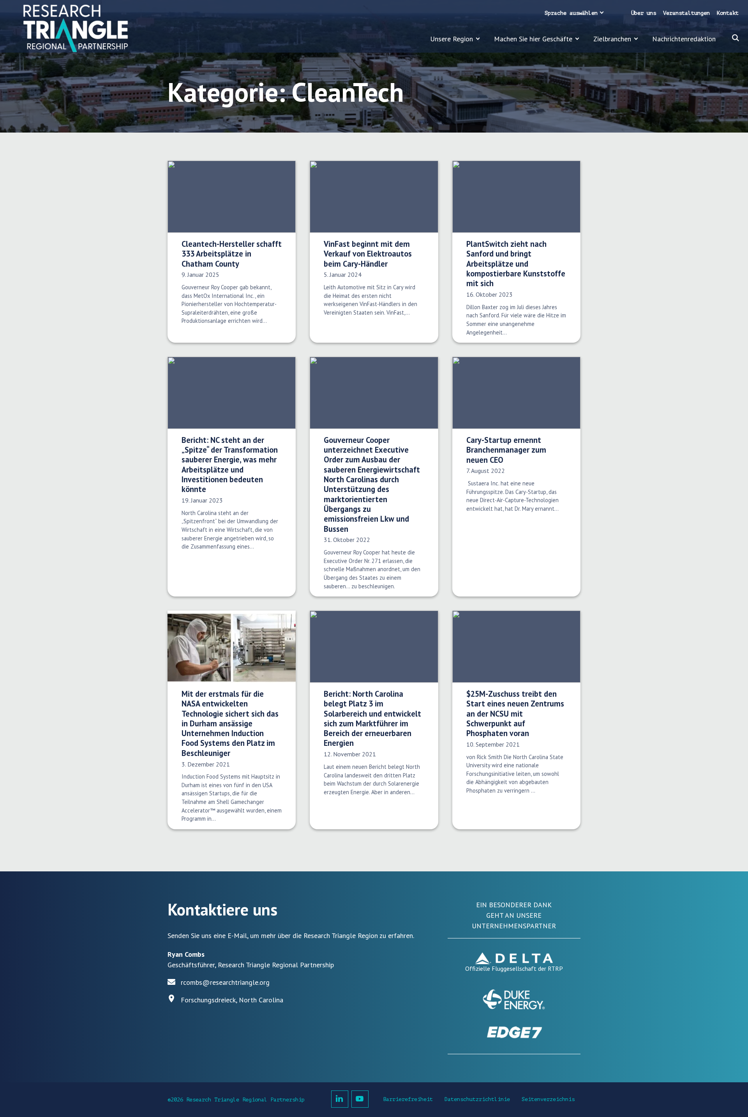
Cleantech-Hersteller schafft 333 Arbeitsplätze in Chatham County (232, 254)
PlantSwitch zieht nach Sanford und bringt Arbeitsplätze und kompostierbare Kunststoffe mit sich (515, 264)
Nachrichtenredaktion (684, 38)
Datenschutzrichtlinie (477, 1099)
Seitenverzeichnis (548, 1099)
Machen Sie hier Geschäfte (533, 38)
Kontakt (728, 13)
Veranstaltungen (686, 13)
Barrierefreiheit (408, 1099)
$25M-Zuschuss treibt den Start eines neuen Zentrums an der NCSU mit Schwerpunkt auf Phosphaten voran (515, 713)
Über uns (643, 13)
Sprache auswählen (571, 13)
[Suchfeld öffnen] (735, 37)
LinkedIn (339, 1099)
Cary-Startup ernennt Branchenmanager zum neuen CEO (506, 450)
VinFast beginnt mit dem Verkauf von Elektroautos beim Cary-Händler (368, 254)
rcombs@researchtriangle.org (225, 982)
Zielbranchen (612, 38)
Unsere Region (451, 38)
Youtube (360, 1099)
